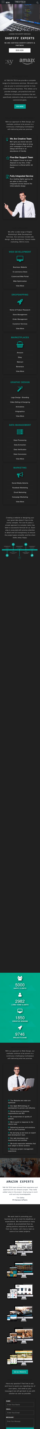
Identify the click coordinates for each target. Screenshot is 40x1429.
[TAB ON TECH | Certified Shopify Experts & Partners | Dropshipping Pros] (20, 2)
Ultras (20, 1293)
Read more (20, 106)
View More (20, 286)
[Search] (37, 2)
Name (9, 1401)
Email (9, 1409)
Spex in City (20, 1337)
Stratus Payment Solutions (20, 1316)
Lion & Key (20, 1271)
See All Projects (20, 1372)
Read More (20, 1256)
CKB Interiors (20, 1250)
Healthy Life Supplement (20, 1360)
